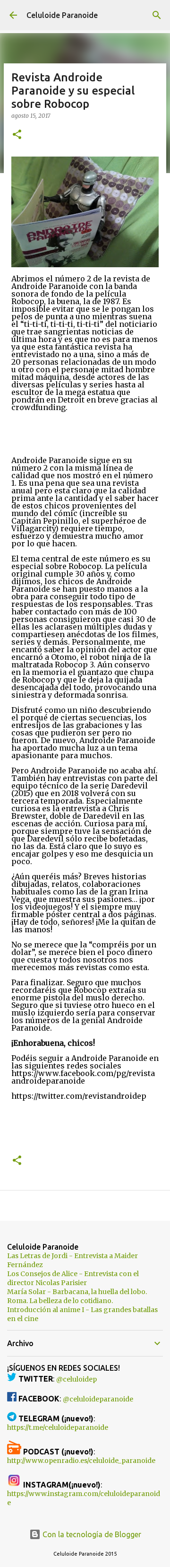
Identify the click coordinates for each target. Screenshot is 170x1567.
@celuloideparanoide (98, 1399)
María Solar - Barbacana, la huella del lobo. (77, 1291)
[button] (17, 135)
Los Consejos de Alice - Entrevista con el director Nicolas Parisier (73, 1278)
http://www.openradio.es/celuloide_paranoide (81, 1460)
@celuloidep (76, 1379)
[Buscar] (156, 15)
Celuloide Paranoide (62, 15)
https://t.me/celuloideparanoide (57, 1427)
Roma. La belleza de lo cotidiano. (60, 1300)
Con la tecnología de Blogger (91, 1534)
